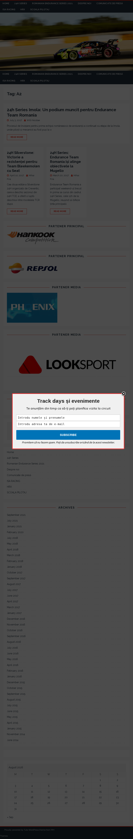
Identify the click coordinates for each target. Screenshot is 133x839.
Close (123, 394)
